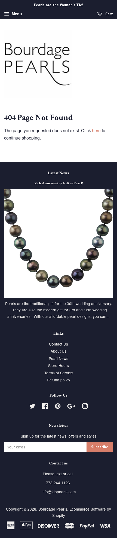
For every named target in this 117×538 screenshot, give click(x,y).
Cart (108, 13)
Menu (16, 13)
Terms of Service (58, 372)
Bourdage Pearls (52, 509)
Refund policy (58, 379)
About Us (58, 351)
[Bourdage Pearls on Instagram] (85, 407)
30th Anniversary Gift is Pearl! (58, 183)
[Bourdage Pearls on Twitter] (32, 407)
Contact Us (58, 344)
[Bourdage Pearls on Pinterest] (58, 407)
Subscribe (99, 446)
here (96, 130)
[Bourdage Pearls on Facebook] (45, 407)
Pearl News (58, 358)
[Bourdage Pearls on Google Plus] (71, 407)
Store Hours (58, 365)
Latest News (58, 173)
